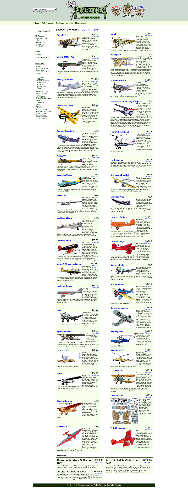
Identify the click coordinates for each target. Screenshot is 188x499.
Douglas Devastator (65, 131)
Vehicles (69, 23)
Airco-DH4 (61, 35)
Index (38, 101)
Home (37, 23)
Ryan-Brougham (64, 331)
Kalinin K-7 (62, 195)
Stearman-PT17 (117, 371)
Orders (38, 41)
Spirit (59, 374)
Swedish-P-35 (116, 396)
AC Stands (40, 84)
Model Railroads (42, 117)
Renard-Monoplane (119, 308)
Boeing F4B (115, 54)
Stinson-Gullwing (64, 401)
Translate (51, 12)
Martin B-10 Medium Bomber (69, 264)
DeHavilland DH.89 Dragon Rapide (125, 101)
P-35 (59, 310)
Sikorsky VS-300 (117, 350)
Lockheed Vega (117, 241)
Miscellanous (80, 23)
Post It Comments (43, 81)
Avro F (113, 34)
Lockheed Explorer (118, 217)
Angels (38, 74)
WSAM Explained (42, 68)
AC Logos (40, 79)
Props (39, 88)
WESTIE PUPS (41, 97)
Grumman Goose (64, 175)
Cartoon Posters (41, 115)
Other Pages (40, 64)
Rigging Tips (41, 86)
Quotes (38, 106)
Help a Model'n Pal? (42, 57)
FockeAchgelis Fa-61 (119, 132)
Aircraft (50, 23)
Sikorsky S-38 (116, 331)
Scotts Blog (40, 70)
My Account (39, 36)
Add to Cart (95, 36)
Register (38, 54)
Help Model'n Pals (42, 72)
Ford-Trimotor (116, 160)
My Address (40, 44)
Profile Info (39, 46)
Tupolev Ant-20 (63, 427)
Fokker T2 (61, 156)
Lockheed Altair (117, 197)
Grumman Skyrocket (119, 175)
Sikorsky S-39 (63, 350)
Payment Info (40, 42)
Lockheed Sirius (64, 241)
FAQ (43, 23)
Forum (38, 66)
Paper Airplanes (41, 118)
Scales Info (40, 102)
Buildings (60, 23)
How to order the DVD (88, 30)
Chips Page (40, 108)
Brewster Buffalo (118, 80)
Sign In (37, 51)
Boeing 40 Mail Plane (66, 57)
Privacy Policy (41, 113)
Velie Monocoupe (118, 428)
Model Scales (41, 83)
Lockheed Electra (64, 218)
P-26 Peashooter (117, 284)
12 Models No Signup (43, 111)
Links (38, 104)
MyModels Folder (42, 39)
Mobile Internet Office (43, 99)
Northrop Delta (117, 265)
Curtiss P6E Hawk (65, 105)
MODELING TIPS (42, 92)
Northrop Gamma (64, 286)
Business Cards (41, 109)
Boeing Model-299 (65, 79)
